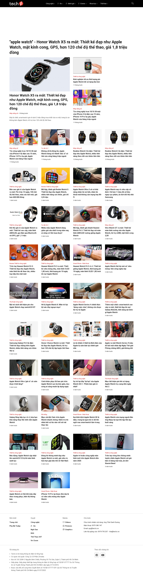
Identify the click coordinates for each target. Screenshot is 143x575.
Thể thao (103, 3)
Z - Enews (82, 3)
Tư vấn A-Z (44, 148)
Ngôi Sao (34, 530)
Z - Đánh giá (70, 3)
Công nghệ (49, 3)
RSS (32, 533)
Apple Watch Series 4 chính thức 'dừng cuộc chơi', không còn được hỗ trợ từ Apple (87, 307)
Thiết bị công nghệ (79, 76)
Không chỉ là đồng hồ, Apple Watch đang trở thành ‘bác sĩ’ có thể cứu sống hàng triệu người (54, 153)
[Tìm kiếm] (131, 3)
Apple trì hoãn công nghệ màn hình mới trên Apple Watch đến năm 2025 (86, 458)
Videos (68, 522)
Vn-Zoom (34, 541)
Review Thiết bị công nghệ (49, 186)
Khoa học (93, 3)
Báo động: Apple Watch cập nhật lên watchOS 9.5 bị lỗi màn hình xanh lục (22, 458)
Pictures (68, 526)
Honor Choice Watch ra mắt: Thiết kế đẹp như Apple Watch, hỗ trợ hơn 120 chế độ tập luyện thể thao (55, 345)
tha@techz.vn (114, 532)
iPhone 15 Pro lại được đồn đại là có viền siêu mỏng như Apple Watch (55, 496)
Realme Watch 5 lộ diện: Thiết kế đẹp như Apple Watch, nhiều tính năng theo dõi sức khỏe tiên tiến (86, 153)
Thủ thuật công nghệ (16, 302)
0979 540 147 (97, 525)
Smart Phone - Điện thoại (81, 263)
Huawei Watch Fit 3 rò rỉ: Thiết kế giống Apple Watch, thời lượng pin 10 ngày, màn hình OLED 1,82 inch (87, 268)
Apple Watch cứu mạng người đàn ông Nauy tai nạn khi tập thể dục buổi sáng (119, 419)
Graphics (68, 530)
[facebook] (96, 555)
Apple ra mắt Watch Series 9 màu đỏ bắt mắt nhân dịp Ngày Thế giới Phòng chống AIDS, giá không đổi (119, 345)
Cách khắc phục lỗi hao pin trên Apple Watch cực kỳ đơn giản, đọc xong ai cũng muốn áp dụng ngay (55, 384)
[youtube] (102, 555)
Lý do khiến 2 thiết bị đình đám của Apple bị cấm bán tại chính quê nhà (87, 345)
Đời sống (44, 414)
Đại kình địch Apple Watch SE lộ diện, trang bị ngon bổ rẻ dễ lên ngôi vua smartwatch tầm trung (86, 419)
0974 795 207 (103, 532)
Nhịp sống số (13, 113)
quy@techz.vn (93, 528)
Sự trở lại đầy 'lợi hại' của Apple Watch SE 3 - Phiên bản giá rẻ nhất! (86, 384)
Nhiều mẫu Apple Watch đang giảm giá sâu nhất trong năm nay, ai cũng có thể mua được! (55, 230)
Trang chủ (13, 522)
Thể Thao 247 (36, 537)
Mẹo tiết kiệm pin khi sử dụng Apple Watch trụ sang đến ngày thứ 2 (118, 384)
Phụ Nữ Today (14, 526)
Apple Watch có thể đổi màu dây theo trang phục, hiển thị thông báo (22, 496)
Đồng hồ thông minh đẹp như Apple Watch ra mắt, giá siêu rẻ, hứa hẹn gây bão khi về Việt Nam (54, 458)
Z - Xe (60, 3)
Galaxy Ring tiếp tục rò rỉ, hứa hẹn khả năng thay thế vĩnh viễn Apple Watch (23, 419)
